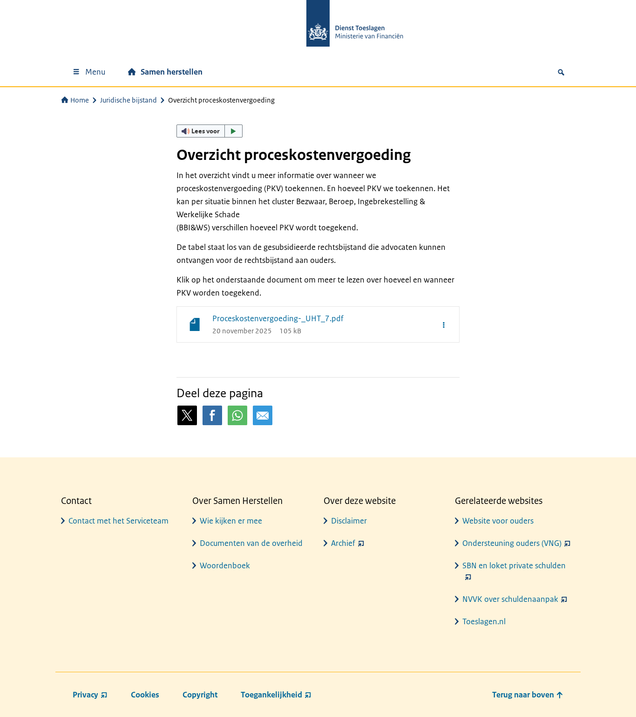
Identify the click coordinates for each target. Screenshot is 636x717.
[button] (209, 131)
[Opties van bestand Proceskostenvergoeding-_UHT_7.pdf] (443, 324)
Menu (95, 72)
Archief (343, 543)
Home (79, 100)
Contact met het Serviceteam (118, 521)
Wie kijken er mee (231, 521)
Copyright (200, 694)
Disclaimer (349, 521)
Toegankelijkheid (271, 694)
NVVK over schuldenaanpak (510, 599)
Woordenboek (225, 565)
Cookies (145, 694)
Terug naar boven (524, 694)
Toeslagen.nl (484, 621)
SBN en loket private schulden (514, 565)
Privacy (85, 694)
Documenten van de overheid (251, 543)
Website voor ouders (498, 521)
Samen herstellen (172, 72)
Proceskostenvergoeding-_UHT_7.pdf (278, 318)
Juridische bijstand (128, 100)
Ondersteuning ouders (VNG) (512, 543)
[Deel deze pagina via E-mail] (262, 415)
